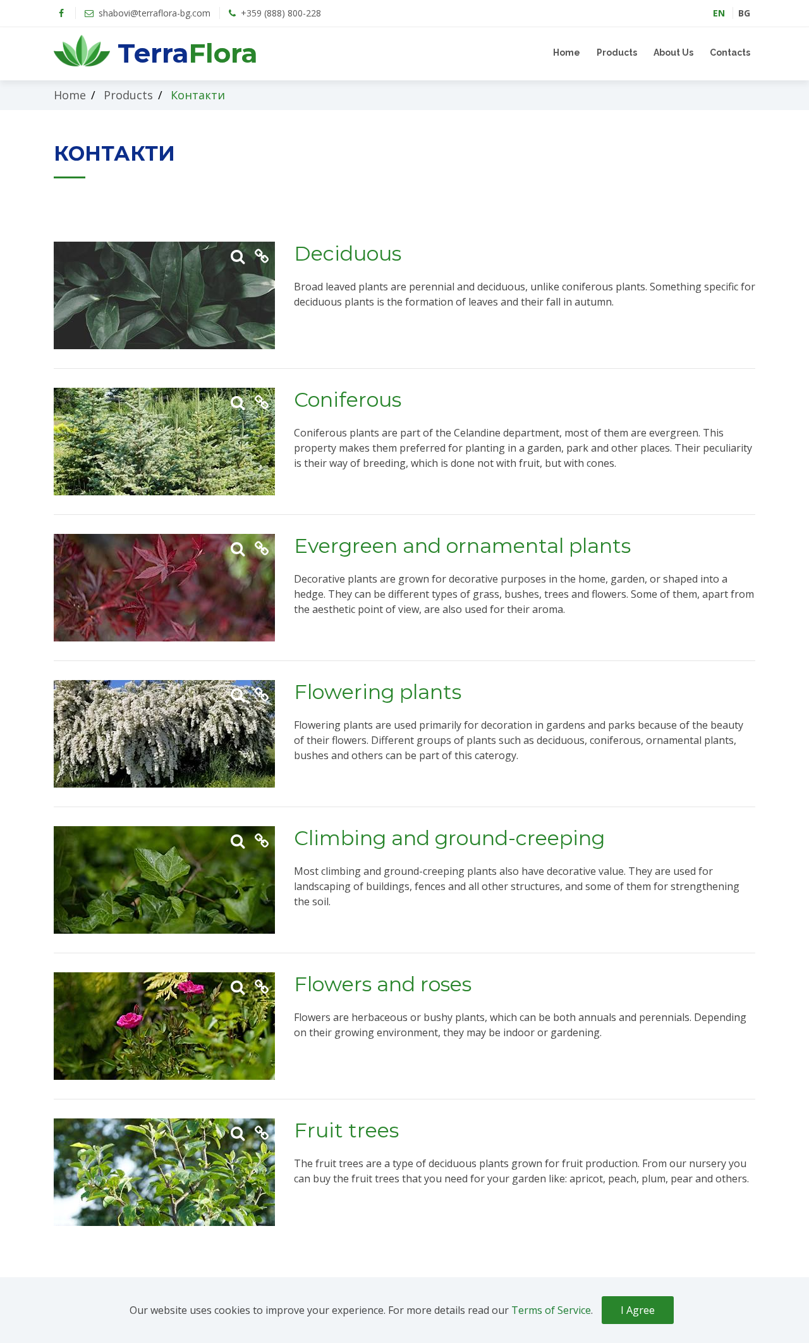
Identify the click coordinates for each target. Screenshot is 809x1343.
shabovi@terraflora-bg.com (153, 13)
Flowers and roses (382, 984)
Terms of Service (551, 1310)
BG (744, 13)
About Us (673, 52)
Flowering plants (377, 691)
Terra (184, 53)
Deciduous (347, 253)
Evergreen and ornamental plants (462, 545)
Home (566, 52)
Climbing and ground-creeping (449, 838)
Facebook (61, 13)
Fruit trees (346, 1130)
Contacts (730, 52)
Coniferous (347, 399)
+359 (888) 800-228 (279, 13)
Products (617, 52)
